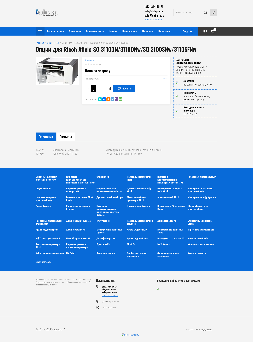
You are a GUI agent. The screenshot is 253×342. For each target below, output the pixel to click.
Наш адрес (147, 31)
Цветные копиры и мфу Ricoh (139, 190)
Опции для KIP (43, 188)
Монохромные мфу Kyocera (202, 197)
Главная (40, 42)
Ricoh (165, 78)
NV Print (70, 253)
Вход (185, 31)
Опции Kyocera (43, 206)
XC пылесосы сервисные (201, 244)
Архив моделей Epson (47, 229)
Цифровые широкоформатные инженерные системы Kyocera (107, 210)
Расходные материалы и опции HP (140, 222)
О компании (75, 31)
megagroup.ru (206, 329)
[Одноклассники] (108, 99)
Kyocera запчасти (197, 253)
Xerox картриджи (105, 253)
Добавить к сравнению (109, 88)
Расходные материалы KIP (202, 176)
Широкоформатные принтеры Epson (198, 208)
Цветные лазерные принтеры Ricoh (46, 199)
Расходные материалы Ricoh (139, 178)
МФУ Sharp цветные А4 (48, 238)
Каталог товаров (55, 31)
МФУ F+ (131, 244)
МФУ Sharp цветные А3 (78, 238)
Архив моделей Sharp (138, 238)
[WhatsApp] (120, 99)
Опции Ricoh (53, 42)
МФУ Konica (163, 244)
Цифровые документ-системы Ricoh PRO (47, 178)
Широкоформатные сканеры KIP (76, 190)
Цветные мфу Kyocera (138, 206)
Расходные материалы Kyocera (78, 208)
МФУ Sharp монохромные (201, 229)
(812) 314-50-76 (154, 6)
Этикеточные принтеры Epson (200, 222)
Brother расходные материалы (136, 255)
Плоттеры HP (103, 220)
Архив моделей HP (76, 229)
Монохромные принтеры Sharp (170, 231)
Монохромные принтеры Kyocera (109, 231)
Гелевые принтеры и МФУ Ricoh (79, 199)
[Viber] (116, 99)
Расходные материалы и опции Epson (48, 222)
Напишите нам (129, 31)
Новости (113, 31)
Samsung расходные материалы (168, 255)
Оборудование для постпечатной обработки (109, 190)
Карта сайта (164, 31)
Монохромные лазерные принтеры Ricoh (200, 190)
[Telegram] (112, 99)
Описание (46, 136)
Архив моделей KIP (167, 220)
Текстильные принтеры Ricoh (48, 246)
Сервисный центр (95, 31)
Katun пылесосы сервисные (50, 253)
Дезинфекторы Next (106, 238)
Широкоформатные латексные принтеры (77, 246)
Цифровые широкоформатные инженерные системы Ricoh (80, 179)
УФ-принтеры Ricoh (198, 238)
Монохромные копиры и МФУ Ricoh (169, 190)
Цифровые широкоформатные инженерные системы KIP (170, 179)
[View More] (176, 31)
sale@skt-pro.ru (154, 15)
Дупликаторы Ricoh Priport (110, 197)
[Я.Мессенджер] (100, 99)
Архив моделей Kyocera (78, 220)
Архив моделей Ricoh (168, 197)
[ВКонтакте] (104, 99)
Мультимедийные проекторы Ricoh (136, 199)
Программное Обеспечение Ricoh (171, 208)
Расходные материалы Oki (171, 238)
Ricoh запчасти (43, 261)
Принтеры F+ (103, 244)
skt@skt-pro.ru (154, 11)
